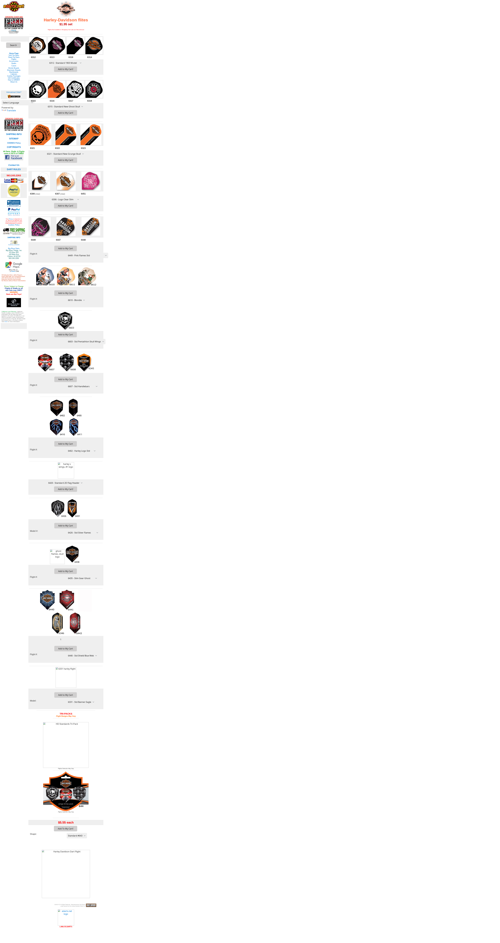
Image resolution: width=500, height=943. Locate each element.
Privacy (11, 219)
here (6, 321)
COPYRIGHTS (14, 147)
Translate (11, 110)
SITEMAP (13, 139)
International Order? (13, 92)
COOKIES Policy (14, 143)
